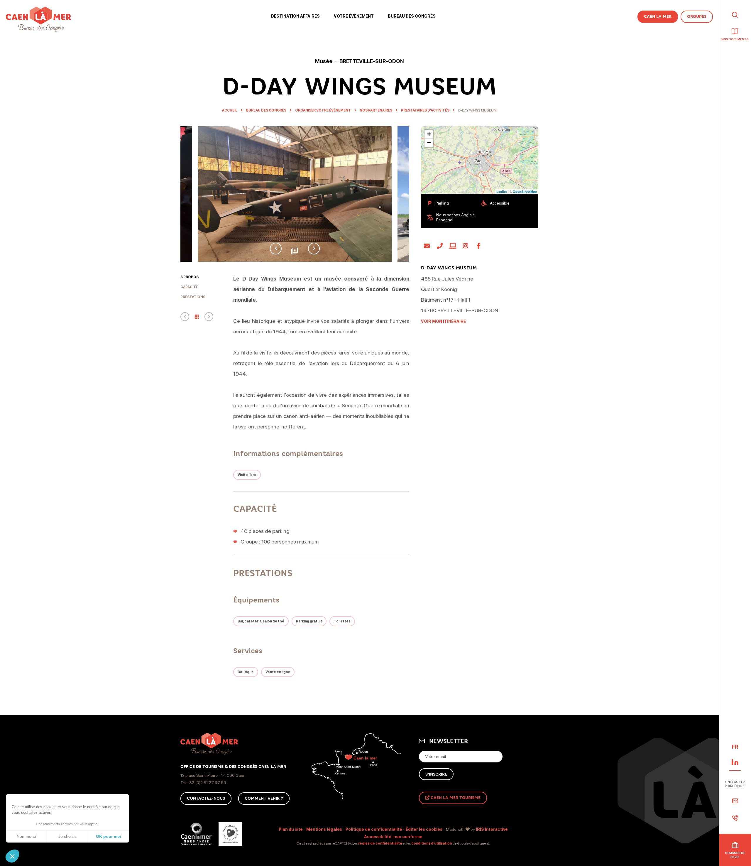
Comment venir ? (264, 798)
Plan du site (291, 829)
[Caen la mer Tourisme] (38, 19)
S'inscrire (436, 774)
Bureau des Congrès (266, 110)
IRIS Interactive (492, 829)
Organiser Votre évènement (323, 110)
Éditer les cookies (424, 829)
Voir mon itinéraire (443, 321)
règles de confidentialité (380, 843)
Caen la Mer (657, 16)
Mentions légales (324, 829)
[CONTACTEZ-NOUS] (735, 801)
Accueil (229, 110)
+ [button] (429, 134)
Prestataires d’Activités (425, 110)
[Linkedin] (735, 762)
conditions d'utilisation (431, 843)
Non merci (26, 836)
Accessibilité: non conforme (393, 836)
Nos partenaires (376, 110)
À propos (189, 277)
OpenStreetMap (525, 191)
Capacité (189, 287)
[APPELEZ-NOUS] (735, 818)
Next (314, 248)
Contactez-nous (206, 798)
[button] (12, 856)
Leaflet (501, 191)
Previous (275, 248)
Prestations (192, 297)
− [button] (429, 142)
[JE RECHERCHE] (735, 15)
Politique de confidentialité (374, 829)
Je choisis (67, 836)
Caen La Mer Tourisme (455, 797)
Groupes (696, 16)
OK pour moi (108, 836)
